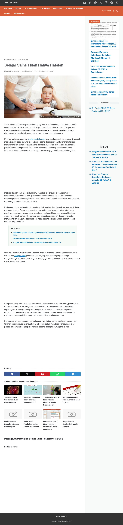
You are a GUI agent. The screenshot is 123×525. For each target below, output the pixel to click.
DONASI (7, 13)
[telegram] (111, 2)
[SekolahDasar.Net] (14, 3)
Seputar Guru (31, 8)
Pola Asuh (45, 8)
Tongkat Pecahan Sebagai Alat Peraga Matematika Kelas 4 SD (37, 243)
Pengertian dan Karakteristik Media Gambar (70, 424)
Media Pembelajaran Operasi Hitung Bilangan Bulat (32, 399)
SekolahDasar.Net (65, 521)
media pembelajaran (36, 139)
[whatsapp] (117, 2)
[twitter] (100, 2)
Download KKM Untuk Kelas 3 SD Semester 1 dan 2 (32, 239)
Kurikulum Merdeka (74, 8)
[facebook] (95, 2)
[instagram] (106, 2)
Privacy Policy (61, 516)
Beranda (8, 8)
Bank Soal (57, 8)
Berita (18, 8)
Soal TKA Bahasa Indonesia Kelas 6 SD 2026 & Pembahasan (103, 69)
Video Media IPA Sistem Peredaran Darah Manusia (11, 399)
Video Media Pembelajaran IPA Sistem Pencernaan (31, 424)
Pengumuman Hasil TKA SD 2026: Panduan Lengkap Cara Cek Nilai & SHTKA (104, 155)
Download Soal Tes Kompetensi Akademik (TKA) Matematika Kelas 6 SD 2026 (103, 44)
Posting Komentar (46, 71)
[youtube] (84, 2)
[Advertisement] (42, 37)
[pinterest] (42, 374)
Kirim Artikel (20, 13)
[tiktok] (90, 2)
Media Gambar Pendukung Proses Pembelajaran (11, 424)
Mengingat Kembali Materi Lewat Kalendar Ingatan (71, 399)
